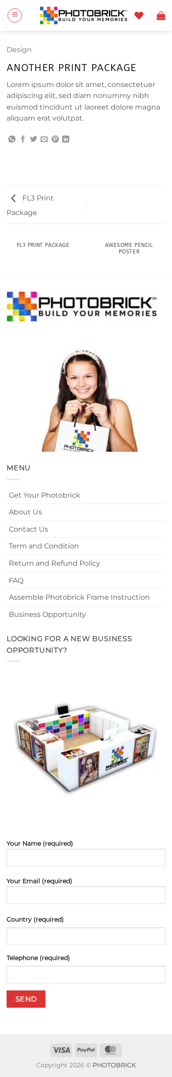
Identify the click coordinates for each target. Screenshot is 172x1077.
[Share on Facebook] (22, 140)
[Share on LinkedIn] (65, 140)
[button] (14, 15)
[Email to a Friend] (44, 140)
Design (19, 49)
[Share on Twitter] (33, 140)
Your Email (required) (39, 881)
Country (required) (35, 919)
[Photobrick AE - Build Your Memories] (84, 15)
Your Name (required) (40, 843)
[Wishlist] (139, 15)
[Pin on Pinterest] (55, 140)
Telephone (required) (38, 958)
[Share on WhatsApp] (11, 140)
